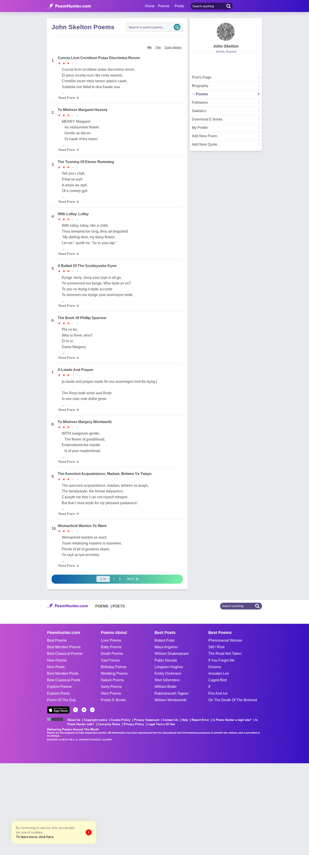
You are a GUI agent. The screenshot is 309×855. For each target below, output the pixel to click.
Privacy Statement (146, 720)
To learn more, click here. (35, 837)
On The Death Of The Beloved (232, 700)
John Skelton (226, 46)
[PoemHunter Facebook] (75, 709)
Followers (200, 102)
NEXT (131, 579)
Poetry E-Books (113, 700)
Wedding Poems (114, 673)
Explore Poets (58, 693)
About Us (73, 720)
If (209, 687)
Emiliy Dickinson (167, 673)
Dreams (214, 667)
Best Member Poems (64, 647)
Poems (202, 94)
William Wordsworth (170, 700)
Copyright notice (95, 720)
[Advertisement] (68, 808)
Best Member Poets (62, 673)
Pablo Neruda (165, 660)
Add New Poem (204, 136)
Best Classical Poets (63, 680)
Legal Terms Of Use (161, 724)
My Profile (200, 128)
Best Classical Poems (64, 653)
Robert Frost (164, 640)
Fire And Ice (218, 693)
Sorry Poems (111, 687)
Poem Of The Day (61, 700)
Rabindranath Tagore (171, 693)
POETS (118, 606)
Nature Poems (112, 680)
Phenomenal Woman (225, 640)
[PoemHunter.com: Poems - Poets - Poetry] (69, 6)
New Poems (57, 660)
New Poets (56, 667)
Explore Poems (59, 687)
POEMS (101, 606)
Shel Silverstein (167, 680)
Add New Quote (204, 144)
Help (185, 720)
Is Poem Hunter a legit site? (232, 720)
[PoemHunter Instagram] (92, 709)
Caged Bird (217, 680)
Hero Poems (111, 693)
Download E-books (207, 119)
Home (150, 6)
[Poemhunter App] (58, 710)
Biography (200, 86)
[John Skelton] (226, 32)
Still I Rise (216, 647)
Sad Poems (110, 660)
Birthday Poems (113, 667)
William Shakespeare (171, 653)
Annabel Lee (218, 673)
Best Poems (57, 640)
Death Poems (112, 653)
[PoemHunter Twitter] (83, 709)
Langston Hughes (168, 667)
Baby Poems (111, 647)
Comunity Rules (109, 724)
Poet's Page (201, 77)
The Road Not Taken (225, 653)
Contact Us (170, 720)
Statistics (199, 111)
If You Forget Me (221, 660)
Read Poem (66, 97)
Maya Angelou (166, 647)
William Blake (165, 687)
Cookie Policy (120, 720)
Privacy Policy (134, 724)
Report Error (200, 720)
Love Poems (111, 640)
